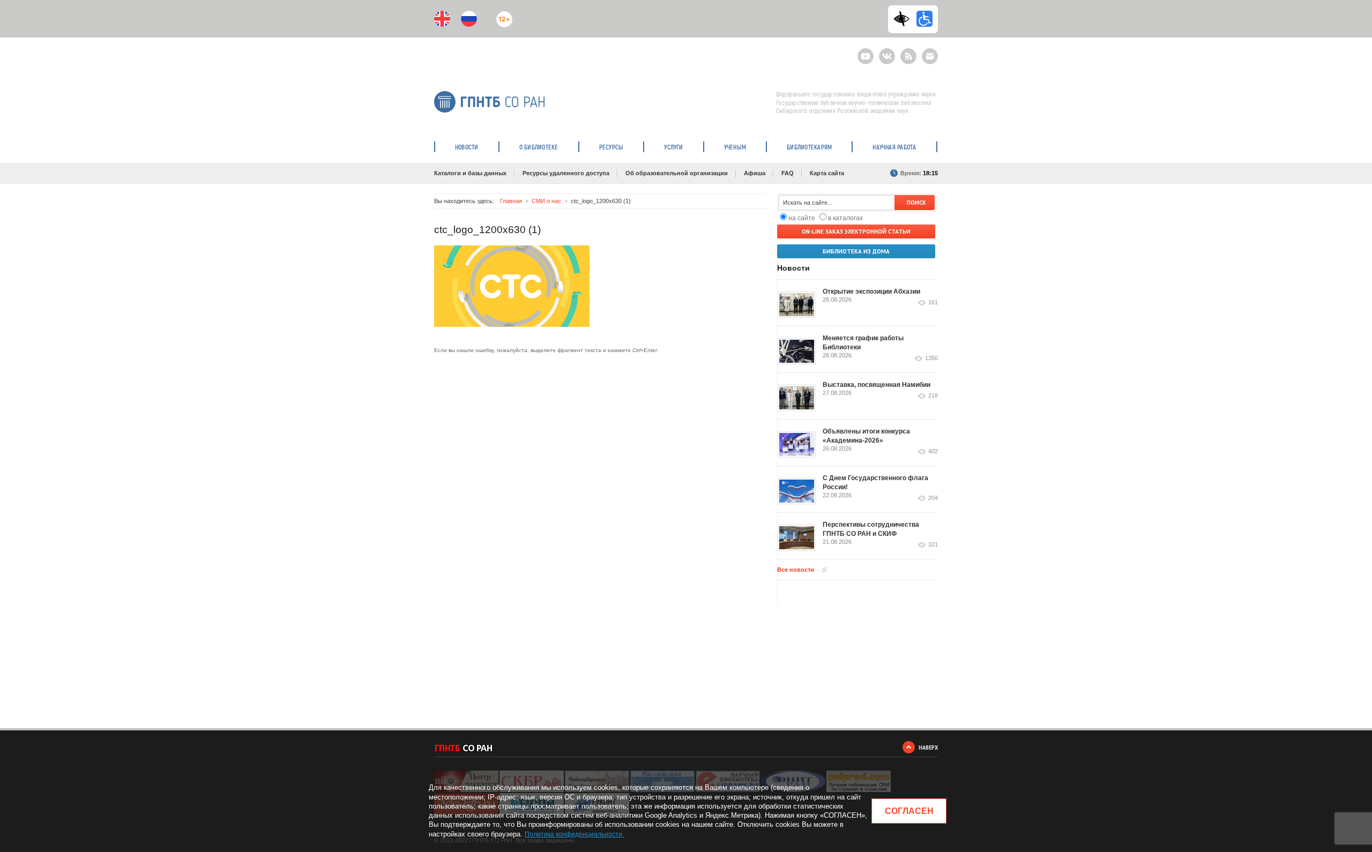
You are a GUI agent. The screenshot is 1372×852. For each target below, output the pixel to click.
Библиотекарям (809, 147)
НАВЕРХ (928, 747)
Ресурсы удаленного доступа (566, 173)
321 (933, 545)
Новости (467, 147)
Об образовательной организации (676, 173)
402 (933, 451)
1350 (931, 358)
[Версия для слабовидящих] (904, 19)
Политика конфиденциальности (573, 834)
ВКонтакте (887, 51)
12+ (502, 14)
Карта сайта (827, 173)
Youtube (865, 51)
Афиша (754, 173)
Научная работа (894, 147)
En (442, 19)
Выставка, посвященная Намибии (876, 384)
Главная (511, 201)
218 (933, 396)
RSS (907, 51)
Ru (469, 19)
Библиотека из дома (856, 251)
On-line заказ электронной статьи (856, 231)
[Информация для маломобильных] (924, 19)
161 (933, 302)
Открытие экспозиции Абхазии (871, 291)
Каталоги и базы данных (470, 173)
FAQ (787, 173)
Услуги (673, 147)
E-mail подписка (930, 56)
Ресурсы (611, 147)
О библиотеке (538, 147)
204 (933, 498)
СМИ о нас (546, 201)
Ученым (735, 147)
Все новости (795, 569)
